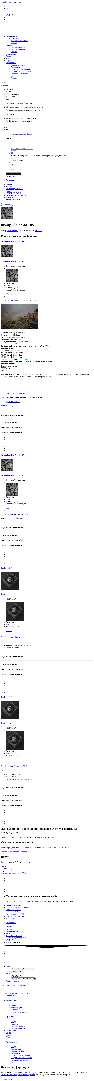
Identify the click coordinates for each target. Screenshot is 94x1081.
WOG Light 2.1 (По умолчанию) (23, 979)
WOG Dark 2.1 (17, 976)
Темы (11, 92)
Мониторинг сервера (19, 41)
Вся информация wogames (17, 907)
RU (8, 8)
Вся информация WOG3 (16, 916)
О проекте (15, 38)
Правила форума (18, 49)
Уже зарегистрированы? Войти (19, 134)
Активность (11, 63)
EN (8, 11)
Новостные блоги (18, 65)
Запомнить (15, 156)
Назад (13, 1005)
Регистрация (11, 176)
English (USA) (17, 971)
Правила (9, 45)
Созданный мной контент (21, 71)
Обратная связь (12, 981)
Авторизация (6, 204)
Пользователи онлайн (20, 74)
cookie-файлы (20, 1072)
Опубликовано (14, 300)
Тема (8, 974)
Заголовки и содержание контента (23, 118)
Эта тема (12, 97)
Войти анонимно (18, 160)
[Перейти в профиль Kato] (10, 589)
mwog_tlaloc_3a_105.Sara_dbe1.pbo (15, 393)
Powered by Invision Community (14, 985)
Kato (3, 568)
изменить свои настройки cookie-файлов (18, 1075)
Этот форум (14, 94)
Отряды (9, 60)
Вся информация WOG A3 (17, 914)
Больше (14, 43)
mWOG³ (38, 231)
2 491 (11, 568)
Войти (14, 165)
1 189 (21, 241)
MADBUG (5, 406)
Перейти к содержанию (11, 2)
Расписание (11, 54)
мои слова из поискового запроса (24, 110)
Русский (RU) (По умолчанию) (23, 969)
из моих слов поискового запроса (26, 107)
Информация (11, 36)
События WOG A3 (13, 910)
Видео (8, 56)
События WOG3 (13, 912)
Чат (12, 76)
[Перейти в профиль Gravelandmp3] (7, 219)
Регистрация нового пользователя (15, 852)
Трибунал (10, 918)
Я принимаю (7, 1079)
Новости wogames (13, 905)
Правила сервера (18, 47)
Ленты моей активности (21, 69)
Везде (11, 89)
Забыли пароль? (17, 169)
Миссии (9, 58)
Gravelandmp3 (12, 231)
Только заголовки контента (20, 121)
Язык (8, 966)
